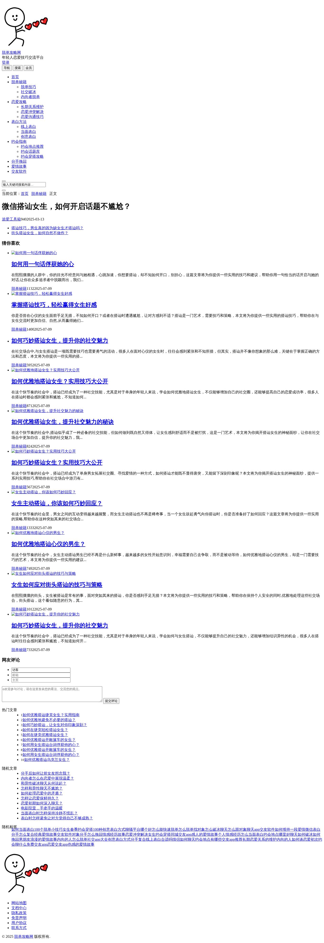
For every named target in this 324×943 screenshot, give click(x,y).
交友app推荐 (232, 839)
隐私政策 (19, 913)
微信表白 (312, 829)
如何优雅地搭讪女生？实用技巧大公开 (59, 381)
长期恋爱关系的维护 (259, 839)
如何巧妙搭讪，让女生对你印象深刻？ (55, 725)
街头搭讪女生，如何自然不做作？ (39, 233)
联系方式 (19, 928)
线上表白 (28, 127)
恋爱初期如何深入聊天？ (42, 803)
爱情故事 (19, 166)
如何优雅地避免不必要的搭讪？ (49, 720)
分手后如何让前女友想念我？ (45, 773)
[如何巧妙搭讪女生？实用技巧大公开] (43, 451)
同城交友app (181, 834)
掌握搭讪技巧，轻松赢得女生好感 (54, 305)
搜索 (18, 68)
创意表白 (28, 137)
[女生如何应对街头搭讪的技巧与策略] (43, 573)
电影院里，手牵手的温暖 (42, 808)
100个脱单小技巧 (48, 829)
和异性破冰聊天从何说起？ (43, 783)
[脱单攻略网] (25, 48)
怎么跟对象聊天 (241, 829)
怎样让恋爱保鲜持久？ (40, 798)
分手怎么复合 (22, 834)
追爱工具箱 (11, 219)
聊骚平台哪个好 (138, 829)
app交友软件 (264, 829)
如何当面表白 (22, 829)
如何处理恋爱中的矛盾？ (42, 793)
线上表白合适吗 (159, 839)
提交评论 (111, 701)
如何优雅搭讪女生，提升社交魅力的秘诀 (62, 422)
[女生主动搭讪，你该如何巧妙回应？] (43, 492)
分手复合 (138, 839)
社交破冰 (28, 92)
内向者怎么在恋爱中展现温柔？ (47, 778)
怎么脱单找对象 (191, 829)
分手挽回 (19, 161)
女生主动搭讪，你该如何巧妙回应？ (56, 503)
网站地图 (19, 903)
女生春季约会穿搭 (78, 829)
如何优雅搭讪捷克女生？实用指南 (51, 715)
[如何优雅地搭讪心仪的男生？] (38, 533)
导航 (7, 68)
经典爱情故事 (45, 834)
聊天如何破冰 (301, 834)
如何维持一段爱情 (290, 829)
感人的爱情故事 (204, 834)
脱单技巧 (28, 87)
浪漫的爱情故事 (43, 839)
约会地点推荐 (32, 146)
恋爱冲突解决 (32, 112)
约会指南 (19, 141)
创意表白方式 (119, 839)
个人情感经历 (229, 834)
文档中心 (19, 908)
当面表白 (28, 132)
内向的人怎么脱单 (72, 839)
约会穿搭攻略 (32, 156)
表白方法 (19, 122)
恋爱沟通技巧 (32, 117)
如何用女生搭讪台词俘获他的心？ (51, 745)
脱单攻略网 (11, 52)
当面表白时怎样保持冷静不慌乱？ (49, 813)
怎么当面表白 (252, 834)
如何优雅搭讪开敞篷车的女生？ (49, 740)
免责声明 (19, 918)
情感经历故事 (113, 834)
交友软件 (19, 171)
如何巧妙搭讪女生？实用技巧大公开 (56, 462)
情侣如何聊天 (183, 839)
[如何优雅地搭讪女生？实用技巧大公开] (45, 370)
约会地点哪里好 (277, 834)
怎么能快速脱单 (165, 829)
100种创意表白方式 (109, 829)
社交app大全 (97, 839)
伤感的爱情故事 (81, 844)
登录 (5, 62)
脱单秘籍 (19, 82)
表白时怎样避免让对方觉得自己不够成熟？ (57, 818)
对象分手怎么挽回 (87, 834)
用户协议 (19, 923)
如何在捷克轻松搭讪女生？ (45, 730)
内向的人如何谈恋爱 (294, 839)
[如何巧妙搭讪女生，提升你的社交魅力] (45, 614)
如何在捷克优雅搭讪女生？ (45, 735)
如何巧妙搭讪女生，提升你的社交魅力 (59, 340)
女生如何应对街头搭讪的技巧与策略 (56, 585)
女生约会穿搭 (159, 834)
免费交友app (37, 844)
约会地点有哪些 (208, 839)
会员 (29, 68)
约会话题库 (30, 151)
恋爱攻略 (19, 102)
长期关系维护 (32, 107)
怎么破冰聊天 (216, 829)
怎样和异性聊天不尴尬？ (42, 788)
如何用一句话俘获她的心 (42, 264)
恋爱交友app (57, 844)
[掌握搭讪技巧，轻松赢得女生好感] (41, 294)
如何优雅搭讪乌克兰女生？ (47, 760)
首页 (15, 77)
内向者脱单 (30, 97)
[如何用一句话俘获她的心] (34, 253)
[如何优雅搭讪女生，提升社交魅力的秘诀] (47, 411)
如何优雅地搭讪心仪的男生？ (48, 544)
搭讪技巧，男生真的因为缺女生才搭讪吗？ (47, 228)
